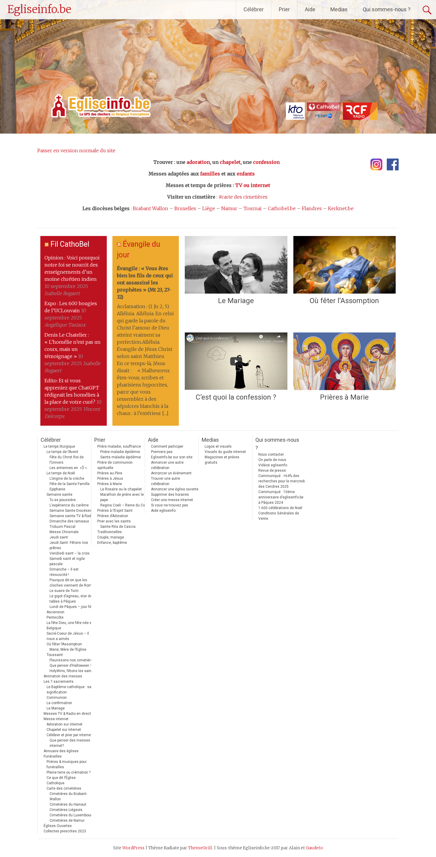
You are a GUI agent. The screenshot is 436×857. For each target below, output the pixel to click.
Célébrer (254, 9)
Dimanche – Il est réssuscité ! (64, 572)
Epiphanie (57, 489)
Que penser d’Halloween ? (71, 665)
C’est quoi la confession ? (236, 397)
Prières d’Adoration (112, 516)
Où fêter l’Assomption (344, 301)
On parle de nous (272, 460)
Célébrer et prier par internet (69, 735)
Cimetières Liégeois (66, 810)
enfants (246, 174)
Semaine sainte (59, 494)
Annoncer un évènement (171, 473)
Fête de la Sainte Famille (70, 484)
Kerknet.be (341, 208)
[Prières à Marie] (344, 361)
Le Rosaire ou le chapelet (121, 489)
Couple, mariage (110, 537)
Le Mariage (236, 301)
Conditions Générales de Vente (278, 516)
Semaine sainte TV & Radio (72, 516)
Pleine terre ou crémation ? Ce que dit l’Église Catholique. (68, 777)
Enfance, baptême (112, 543)
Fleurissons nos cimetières (72, 660)
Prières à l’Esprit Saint (115, 511)
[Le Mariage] (236, 265)
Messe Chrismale (64, 532)
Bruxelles (185, 208)
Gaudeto (314, 847)
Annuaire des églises (61, 751)
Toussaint (55, 655)
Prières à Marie (344, 397)
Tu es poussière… (64, 500)
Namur (229, 208)
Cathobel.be (282, 208)
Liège (208, 208)
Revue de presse (272, 470)
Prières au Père (109, 473)
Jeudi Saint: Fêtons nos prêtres (69, 545)
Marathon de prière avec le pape (122, 497)
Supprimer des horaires (170, 494)
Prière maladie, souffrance (119, 446)
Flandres (312, 208)
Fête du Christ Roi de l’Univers (67, 460)
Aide (310, 9)
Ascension (55, 612)
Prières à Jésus (110, 478)
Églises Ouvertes (58, 826)
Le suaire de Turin (64, 591)
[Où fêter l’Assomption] (344, 265)
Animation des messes (63, 676)
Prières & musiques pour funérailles (67, 764)
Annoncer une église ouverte (174, 489)
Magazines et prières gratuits (222, 460)
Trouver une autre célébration (165, 481)
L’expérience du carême (69, 505)
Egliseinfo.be (39, 9)
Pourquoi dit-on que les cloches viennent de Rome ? (73, 582)
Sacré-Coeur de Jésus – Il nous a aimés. (68, 636)
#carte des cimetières (243, 197)
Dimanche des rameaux (69, 521)
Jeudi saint (59, 537)
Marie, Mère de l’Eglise (68, 649)
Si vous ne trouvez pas (169, 505)
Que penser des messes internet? (70, 743)
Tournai (253, 208)
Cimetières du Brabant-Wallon (68, 796)
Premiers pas (162, 452)
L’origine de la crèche (67, 478)
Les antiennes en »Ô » (68, 468)
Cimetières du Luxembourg (72, 815)
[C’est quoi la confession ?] (236, 361)
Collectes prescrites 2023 (65, 831)
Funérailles (53, 756)
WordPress (133, 847)
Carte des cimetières (64, 788)
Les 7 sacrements (59, 681)
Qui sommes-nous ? (386, 9)
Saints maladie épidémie (120, 457)
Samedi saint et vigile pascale (67, 561)
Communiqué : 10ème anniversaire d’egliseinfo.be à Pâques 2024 (280, 497)
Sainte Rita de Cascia (118, 527)
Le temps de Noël (61, 473)
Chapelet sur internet (64, 730)
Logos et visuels (218, 446)
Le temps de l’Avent (62, 452)
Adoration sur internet (64, 724)
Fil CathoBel (69, 244)
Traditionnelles (109, 532)
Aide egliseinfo (163, 511)
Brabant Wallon (150, 208)
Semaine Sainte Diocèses (71, 511)
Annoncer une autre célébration (167, 465)
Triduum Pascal (62, 527)
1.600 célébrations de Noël (280, 508)
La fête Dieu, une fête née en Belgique (70, 625)
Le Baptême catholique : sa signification (69, 689)
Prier (284, 9)
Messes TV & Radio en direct (67, 714)
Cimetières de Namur (67, 820)
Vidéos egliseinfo (272, 465)
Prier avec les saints (114, 521)
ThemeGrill (200, 847)
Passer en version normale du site (76, 150)
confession (266, 162)
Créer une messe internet (172, 500)
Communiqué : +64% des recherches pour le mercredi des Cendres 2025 (281, 481)
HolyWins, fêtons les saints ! (73, 671)
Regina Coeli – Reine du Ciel (123, 505)
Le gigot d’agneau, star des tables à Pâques (72, 598)
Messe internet (56, 719)
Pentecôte (55, 617)
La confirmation (59, 703)
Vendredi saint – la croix (70, 553)
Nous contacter (271, 454)
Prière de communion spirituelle (115, 465)
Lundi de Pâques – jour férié (73, 607)
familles (210, 174)
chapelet (230, 162)
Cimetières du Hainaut (68, 804)
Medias (339, 9)
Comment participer (167, 446)
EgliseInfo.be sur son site (171, 457)
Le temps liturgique (59, 446)
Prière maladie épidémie (120, 452)
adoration (198, 162)
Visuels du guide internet (225, 452)
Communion (57, 698)
